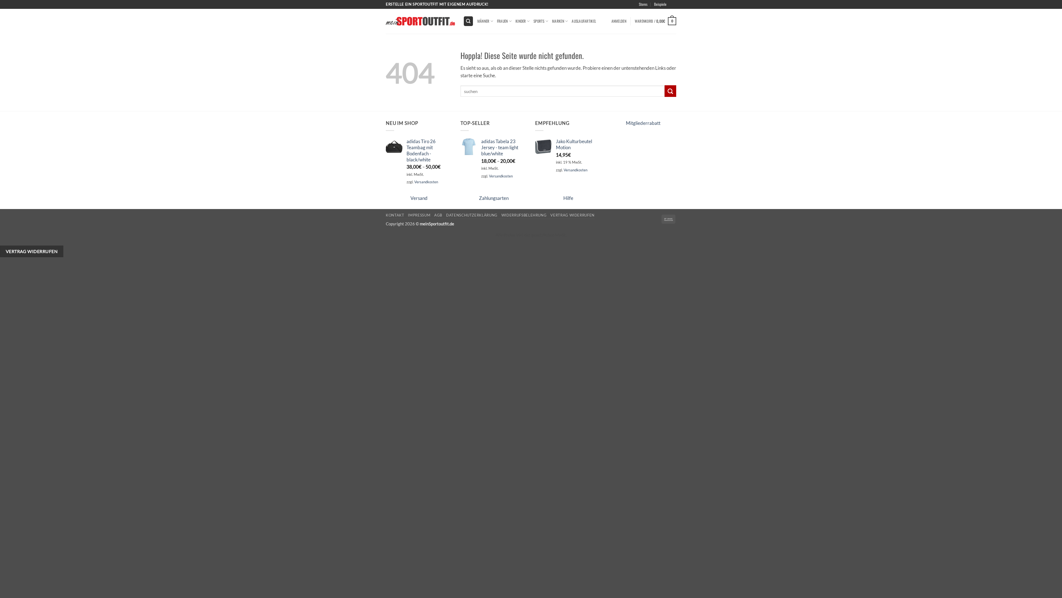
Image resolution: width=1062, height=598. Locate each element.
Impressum (419, 215)
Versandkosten (426, 182)
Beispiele (660, 4)
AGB (438, 215)
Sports (539, 21)
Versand (419, 198)
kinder (521, 21)
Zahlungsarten (494, 198)
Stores (643, 4)
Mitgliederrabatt (643, 123)
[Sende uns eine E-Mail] (679, 7)
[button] (681, 10)
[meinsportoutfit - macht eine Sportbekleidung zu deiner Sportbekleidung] (420, 21)
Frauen (502, 21)
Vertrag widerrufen (572, 215)
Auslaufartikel (584, 21)
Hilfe (568, 198)
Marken (558, 21)
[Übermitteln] (670, 91)
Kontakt (395, 215)
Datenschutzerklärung (472, 215)
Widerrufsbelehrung (524, 215)
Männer (483, 21)
